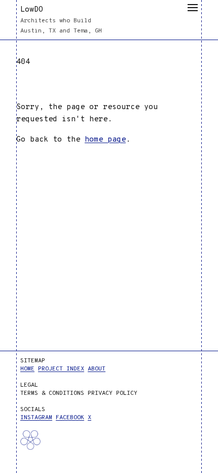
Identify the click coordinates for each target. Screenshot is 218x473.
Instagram (36, 418)
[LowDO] (42, 449)
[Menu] (193, 7)
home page (105, 140)
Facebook (70, 418)
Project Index (61, 369)
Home (27, 369)
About (96, 369)
